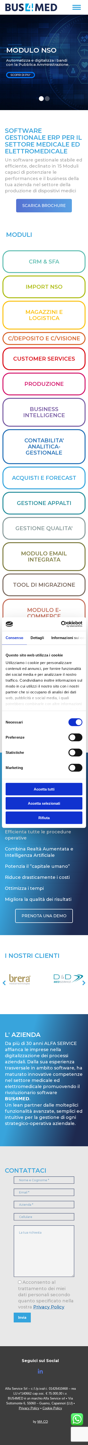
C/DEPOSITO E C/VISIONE (44, 338)
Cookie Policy (52, 1408)
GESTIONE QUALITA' (44, 528)
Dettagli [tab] (37, 637)
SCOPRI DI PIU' (21, 75)
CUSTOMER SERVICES (44, 359)
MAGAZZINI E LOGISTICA (44, 315)
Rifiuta (44, 817)
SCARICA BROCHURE (44, 205)
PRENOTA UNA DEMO (44, 916)
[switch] (75, 737)
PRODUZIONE (44, 384)
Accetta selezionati (44, 803)
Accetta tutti (44, 789)
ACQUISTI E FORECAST (44, 478)
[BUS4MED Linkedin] (40, 1371)
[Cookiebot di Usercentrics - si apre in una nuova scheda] (62, 624)
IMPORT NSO (44, 287)
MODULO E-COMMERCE (44, 613)
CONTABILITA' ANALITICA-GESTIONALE (44, 446)
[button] (11, 982)
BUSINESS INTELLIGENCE (44, 412)
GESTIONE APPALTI (44, 503)
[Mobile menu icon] (76, 7)
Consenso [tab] (14, 637)
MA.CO (42, 1421)
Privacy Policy (48, 1307)
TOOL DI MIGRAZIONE (44, 585)
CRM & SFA (44, 261)
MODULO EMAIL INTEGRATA (44, 556)
